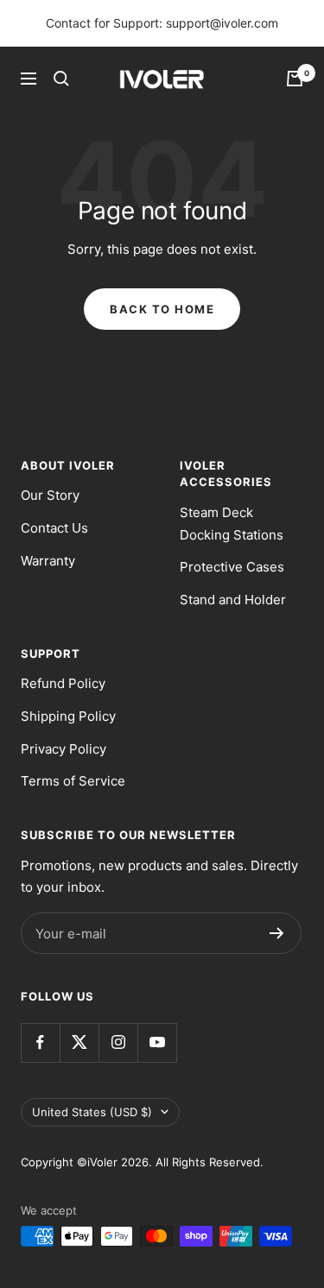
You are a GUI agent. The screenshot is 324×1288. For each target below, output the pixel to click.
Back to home (162, 309)
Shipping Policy (68, 716)
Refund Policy (63, 683)
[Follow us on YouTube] (156, 1042)
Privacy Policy (63, 749)
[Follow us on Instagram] (117, 1042)
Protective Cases (232, 567)
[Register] (277, 933)
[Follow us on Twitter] (79, 1042)
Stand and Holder (233, 599)
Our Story (50, 495)
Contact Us (54, 528)
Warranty (48, 560)
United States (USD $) (92, 1112)
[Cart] (294, 78)
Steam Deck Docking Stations (231, 523)
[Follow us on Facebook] (40, 1042)
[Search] (61, 78)
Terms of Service (73, 781)
